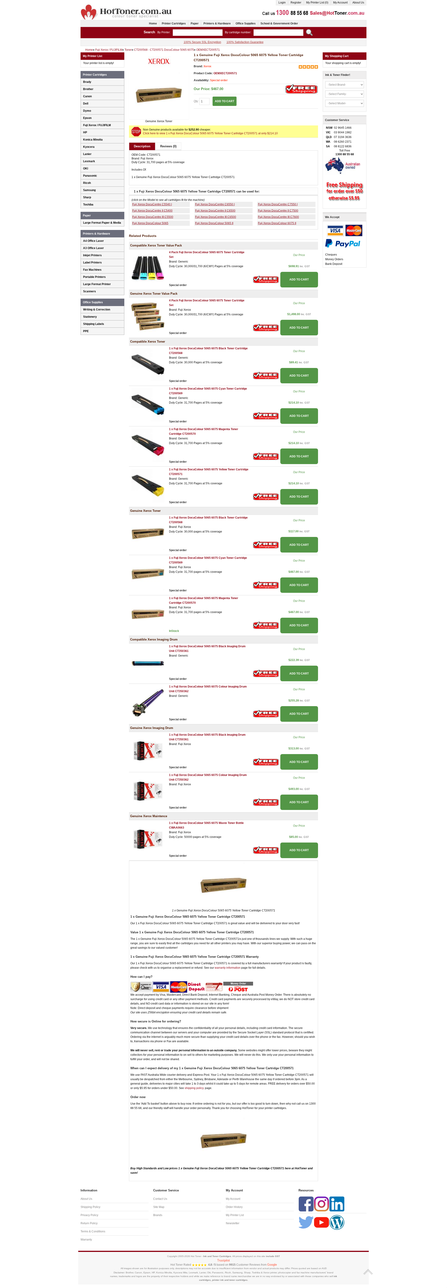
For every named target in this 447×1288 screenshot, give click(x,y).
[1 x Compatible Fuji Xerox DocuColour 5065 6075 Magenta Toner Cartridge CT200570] (147, 445)
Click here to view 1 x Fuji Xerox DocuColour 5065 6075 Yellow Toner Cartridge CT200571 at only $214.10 (210, 133)
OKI (85, 168)
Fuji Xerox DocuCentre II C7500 (278, 210)
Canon (87, 96)
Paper (195, 23)
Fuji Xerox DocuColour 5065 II (214, 223)
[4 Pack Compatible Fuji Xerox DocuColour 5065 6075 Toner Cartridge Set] (147, 268)
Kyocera (89, 146)
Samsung (89, 190)
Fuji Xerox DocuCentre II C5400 (152, 210)
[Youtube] (321, 1222)
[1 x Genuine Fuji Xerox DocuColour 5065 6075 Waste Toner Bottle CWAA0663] (147, 839)
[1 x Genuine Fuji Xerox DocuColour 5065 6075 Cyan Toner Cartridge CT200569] (147, 573)
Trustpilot (223, 1260)
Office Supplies (246, 23)
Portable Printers (94, 277)
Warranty (86, 1239)
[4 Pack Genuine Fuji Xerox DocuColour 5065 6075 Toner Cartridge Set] (147, 316)
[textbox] (198, 32)
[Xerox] (159, 61)
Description (142, 146)
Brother (88, 89)
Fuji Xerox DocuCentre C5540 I (152, 204)
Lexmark (89, 161)
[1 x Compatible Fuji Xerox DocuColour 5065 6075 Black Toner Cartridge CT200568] (147, 364)
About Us (358, 2)
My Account (340, 2)
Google (272, 1264)
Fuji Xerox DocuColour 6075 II (277, 223)
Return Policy (89, 1223)
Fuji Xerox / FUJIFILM (97, 125)
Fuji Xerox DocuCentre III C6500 (215, 217)
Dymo (87, 110)
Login (282, 2)
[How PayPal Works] (342, 243)
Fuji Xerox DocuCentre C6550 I (215, 204)
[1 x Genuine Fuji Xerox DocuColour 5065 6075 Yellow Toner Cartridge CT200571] (159, 95)
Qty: (196, 101)
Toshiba (88, 204)
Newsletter (232, 1223)
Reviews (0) (168, 146)
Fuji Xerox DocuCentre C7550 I (278, 204)
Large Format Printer (97, 284)
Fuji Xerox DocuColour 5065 (150, 223)
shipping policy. (194, 1088)
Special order (219, 80)
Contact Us (160, 1198)
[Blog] (337, 1222)
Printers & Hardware (217, 23)
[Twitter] (306, 1222)
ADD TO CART (299, 279)
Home (153, 23)
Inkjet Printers (92, 255)
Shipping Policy (90, 1207)
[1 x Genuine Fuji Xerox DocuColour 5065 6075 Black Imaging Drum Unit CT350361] (147, 750)
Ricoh (87, 183)
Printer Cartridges (174, 23)
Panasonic (90, 175)
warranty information (227, 967)
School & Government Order (279, 23)
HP (85, 132)
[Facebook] (306, 1203)
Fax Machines (92, 269)
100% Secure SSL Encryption (202, 42)
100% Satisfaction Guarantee (245, 42)
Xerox (207, 66)
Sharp (87, 197)
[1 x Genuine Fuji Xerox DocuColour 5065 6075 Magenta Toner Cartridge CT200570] (147, 614)
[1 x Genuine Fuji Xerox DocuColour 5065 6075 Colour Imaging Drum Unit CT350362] (147, 790)
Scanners (89, 291)
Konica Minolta (93, 139)
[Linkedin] (337, 1203)
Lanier (87, 154)
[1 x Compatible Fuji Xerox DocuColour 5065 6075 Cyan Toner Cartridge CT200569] (147, 404)
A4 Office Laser (93, 241)
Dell (85, 103)
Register (296, 2)
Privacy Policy (89, 1215)
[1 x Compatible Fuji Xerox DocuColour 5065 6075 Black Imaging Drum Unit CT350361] (147, 662)
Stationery (90, 316)
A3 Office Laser (93, 248)
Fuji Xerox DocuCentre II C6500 (215, 210)
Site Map (158, 1207)
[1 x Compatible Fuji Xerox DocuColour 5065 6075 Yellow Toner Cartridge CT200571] (147, 485)
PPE (86, 331)
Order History (234, 1207)
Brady (87, 82)
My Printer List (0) (317, 2)
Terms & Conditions (93, 1231)
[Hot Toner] (127, 5)
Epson (87, 118)
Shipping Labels (93, 324)
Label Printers (92, 262)
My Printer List (235, 1215)
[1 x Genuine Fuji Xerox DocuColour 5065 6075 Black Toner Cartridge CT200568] (147, 533)
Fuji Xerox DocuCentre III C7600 (278, 217)
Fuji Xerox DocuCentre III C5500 (152, 217)
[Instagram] (321, 1203)
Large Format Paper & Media (102, 222)
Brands (157, 1215)
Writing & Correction (96, 309)
